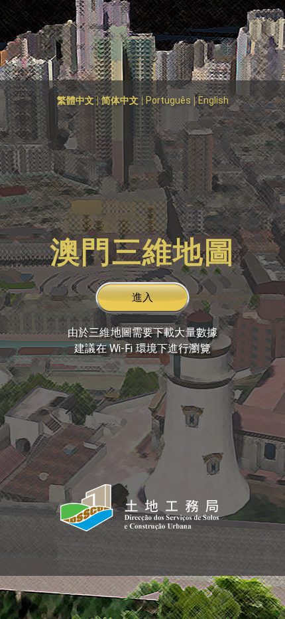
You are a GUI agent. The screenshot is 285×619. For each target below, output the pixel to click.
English (213, 100)
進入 (142, 297)
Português (168, 100)
